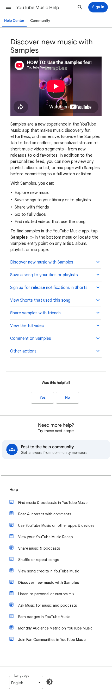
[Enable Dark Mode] (49, 682)
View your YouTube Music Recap (45, 537)
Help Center (14, 20)
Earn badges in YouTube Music (44, 616)
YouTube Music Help (37, 7)
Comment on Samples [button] (30, 338)
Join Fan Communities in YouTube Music (52, 639)
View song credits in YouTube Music (48, 571)
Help (13, 489)
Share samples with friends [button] (35, 313)
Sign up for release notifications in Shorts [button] (49, 287)
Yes (43, 397)
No (67, 397)
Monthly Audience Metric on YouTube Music (55, 628)
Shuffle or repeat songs (38, 559)
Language (21, 675)
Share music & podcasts (39, 548)
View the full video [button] (27, 325)
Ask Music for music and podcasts (47, 605)
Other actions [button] (23, 351)
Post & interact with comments (44, 514)
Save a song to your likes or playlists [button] (44, 275)
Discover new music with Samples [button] (41, 262)
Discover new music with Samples (48, 582)
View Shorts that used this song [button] (40, 300)
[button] (8, 7)
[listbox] (26, 682)
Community (40, 20)
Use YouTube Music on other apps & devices (56, 525)
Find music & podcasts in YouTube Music (53, 502)
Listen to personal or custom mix (46, 594)
